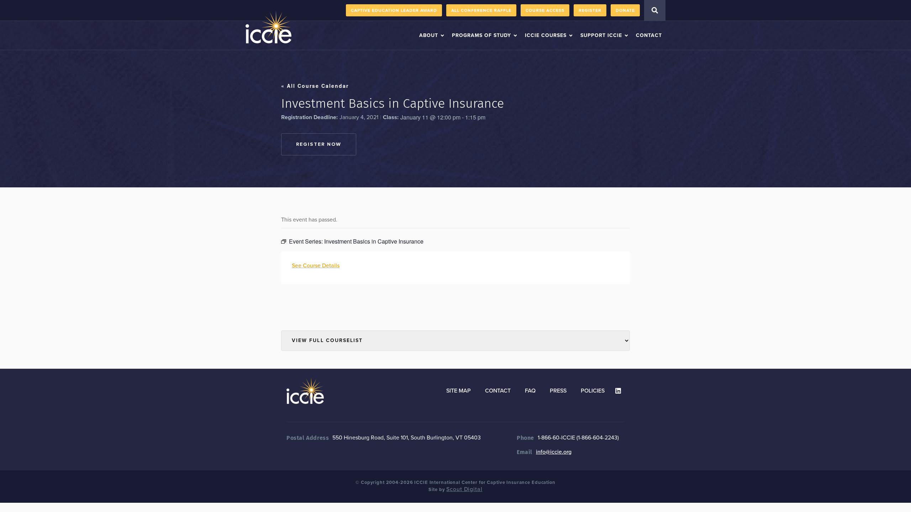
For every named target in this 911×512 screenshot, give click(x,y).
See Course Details (315, 265)
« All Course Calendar (315, 85)
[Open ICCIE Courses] (570, 35)
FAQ (530, 390)
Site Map (458, 390)
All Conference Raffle (481, 10)
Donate (625, 10)
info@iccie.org (554, 451)
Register (590, 10)
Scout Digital (464, 489)
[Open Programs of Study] (515, 35)
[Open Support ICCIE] (626, 35)
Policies (593, 390)
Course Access (545, 10)
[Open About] (442, 35)
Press (558, 390)
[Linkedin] (618, 390)
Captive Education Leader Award (394, 10)
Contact (498, 390)
